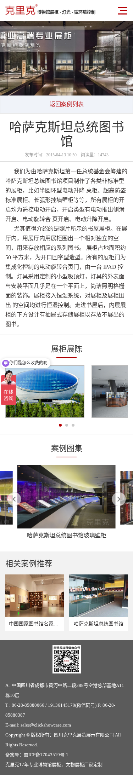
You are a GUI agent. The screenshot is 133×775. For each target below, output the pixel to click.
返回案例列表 (67, 104)
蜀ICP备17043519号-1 (46, 754)
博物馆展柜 (49, 764)
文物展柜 (75, 764)
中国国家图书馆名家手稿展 (38, 623)
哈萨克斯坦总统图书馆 (98, 623)
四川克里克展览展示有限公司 (84, 735)
